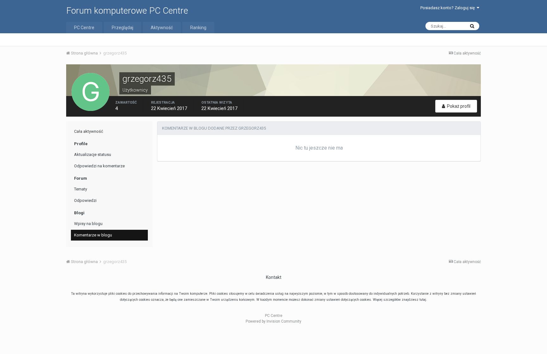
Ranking (198, 27)
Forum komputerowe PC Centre (127, 10)
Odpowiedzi (85, 200)
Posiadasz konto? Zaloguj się (448, 7)
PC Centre (84, 27)
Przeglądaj (122, 27)
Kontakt (273, 277)
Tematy (80, 189)
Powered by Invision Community (273, 321)
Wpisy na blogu (88, 223)
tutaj (422, 300)
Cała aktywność (88, 131)
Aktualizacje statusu (92, 154)
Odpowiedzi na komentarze (99, 166)
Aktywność (162, 27)
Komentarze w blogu (93, 235)
